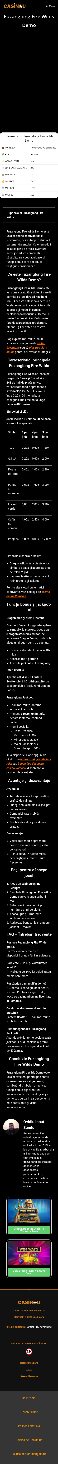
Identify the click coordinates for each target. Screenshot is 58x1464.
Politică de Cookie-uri (29, 1440)
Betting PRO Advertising (39, 1327)
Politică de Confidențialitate (29, 1454)
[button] (49, 215)
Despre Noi (29, 1398)
